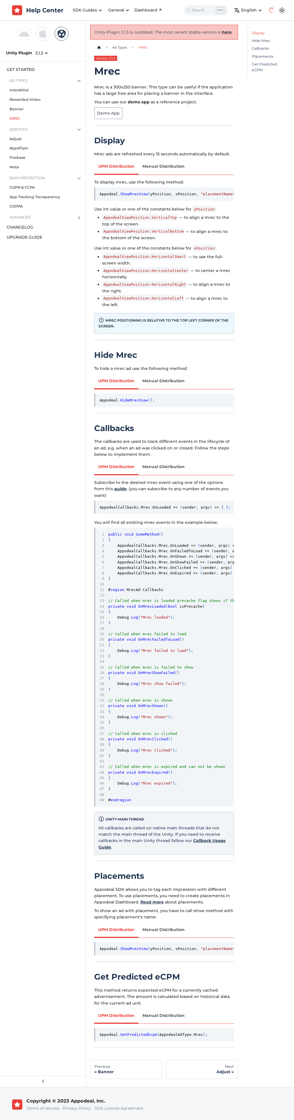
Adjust (15, 139)
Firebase (17, 157)
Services (18, 129)
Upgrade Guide (24, 237)
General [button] (116, 10)
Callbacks (260, 48)
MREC (14, 118)
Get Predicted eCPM (264, 67)
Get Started (21, 69)
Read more (152, 902)
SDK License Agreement (119, 1108)
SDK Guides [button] (85, 10)
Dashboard (145, 10)
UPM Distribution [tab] (116, 166)
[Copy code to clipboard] (228, 193)
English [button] (249, 10)
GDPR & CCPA (22, 187)
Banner (16, 109)
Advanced (20, 217)
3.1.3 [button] (39, 53)
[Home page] (99, 47)
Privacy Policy (77, 1108)
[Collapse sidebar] (43, 1081)
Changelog (20, 227)
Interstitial (19, 90)
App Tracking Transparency (34, 197)
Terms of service (42, 1108)
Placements (262, 56)
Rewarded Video (24, 99)
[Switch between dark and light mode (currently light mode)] (282, 10)
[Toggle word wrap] (218, 193)
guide (120, 488)
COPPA (16, 206)
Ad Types (18, 80)
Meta (14, 167)
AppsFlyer (18, 148)
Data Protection (27, 178)
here (227, 32)
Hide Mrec (261, 40)
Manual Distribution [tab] (163, 166)
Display (258, 33)
